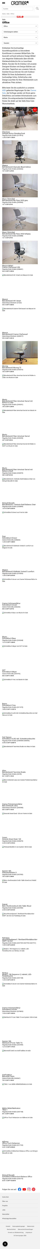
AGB (4, 90)
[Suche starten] (37, 8)
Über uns (5, 1201)
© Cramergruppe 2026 (20, 1235)
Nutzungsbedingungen (18, 1226)
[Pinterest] (33, 1190)
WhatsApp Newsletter (9, 1218)
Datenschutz (30, 1226)
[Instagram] (29, 1190)
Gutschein (5, 1197)
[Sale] (20, 17)
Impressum (29, 1232)
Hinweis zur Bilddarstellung (15, 1232)
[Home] (20, 4)
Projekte (5, 1205)
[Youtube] (24, 1190)
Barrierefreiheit (11, 1229)
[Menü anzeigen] (3, 3)
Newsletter (5, 1214)
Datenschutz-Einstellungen (25, 1229)
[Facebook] (19, 1190)
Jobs (3, 1210)
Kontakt (8, 1226)
